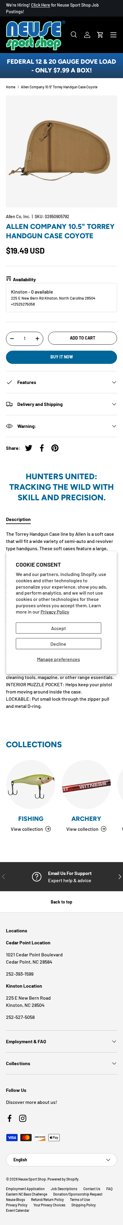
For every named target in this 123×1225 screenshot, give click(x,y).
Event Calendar (17, 1210)
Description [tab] (18, 519)
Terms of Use (80, 1199)
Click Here (40, 5)
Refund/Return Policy (47, 1199)
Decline (58, 643)
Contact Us (91, 1189)
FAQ (109, 1189)
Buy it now (61, 356)
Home (10, 87)
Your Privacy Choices (49, 1205)
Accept (58, 628)
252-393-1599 (19, 974)
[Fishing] (30, 784)
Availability (24, 279)
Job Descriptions (64, 1189)
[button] (100, 34)
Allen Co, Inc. (18, 216)
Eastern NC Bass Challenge (26, 1194)
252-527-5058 (20, 1017)
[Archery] (86, 784)
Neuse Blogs (15, 1199)
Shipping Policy (83, 1205)
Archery (86, 818)
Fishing (30, 818)
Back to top (61, 901)
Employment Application (25, 1189)
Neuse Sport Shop (32, 1179)
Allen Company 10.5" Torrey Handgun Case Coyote (59, 87)
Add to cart (82, 337)
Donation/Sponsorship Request (77, 1194)
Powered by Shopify (63, 1179)
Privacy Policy (55, 611)
